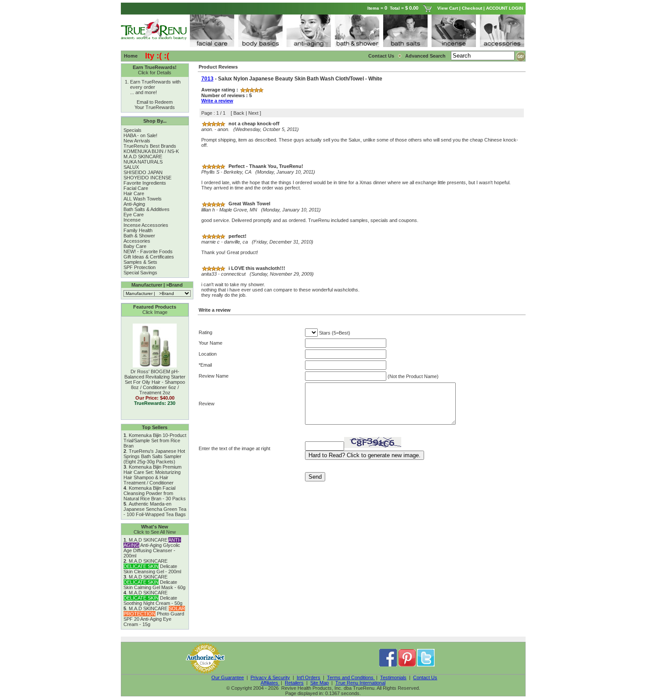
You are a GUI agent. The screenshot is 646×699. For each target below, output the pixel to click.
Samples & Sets (140, 262)
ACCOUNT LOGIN (505, 8)
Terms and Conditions (351, 677)
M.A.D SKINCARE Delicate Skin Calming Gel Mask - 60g (154, 582)
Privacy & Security (270, 677)
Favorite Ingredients (144, 183)
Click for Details (154, 72)
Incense (132, 219)
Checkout (472, 8)
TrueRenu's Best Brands (149, 146)
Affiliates (270, 682)
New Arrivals (136, 140)
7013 (207, 79)
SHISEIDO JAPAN (143, 172)
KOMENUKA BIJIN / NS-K (151, 151)
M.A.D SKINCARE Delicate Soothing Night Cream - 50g (152, 598)
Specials (132, 130)
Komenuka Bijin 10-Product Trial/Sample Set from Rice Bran (154, 440)
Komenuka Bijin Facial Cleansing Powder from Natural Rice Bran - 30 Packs (154, 493)
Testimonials (393, 677)
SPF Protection (139, 267)
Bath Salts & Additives (146, 209)
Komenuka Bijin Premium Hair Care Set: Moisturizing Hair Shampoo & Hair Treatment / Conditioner (152, 474)
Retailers (294, 682)
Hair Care (133, 193)
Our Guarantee (227, 677)
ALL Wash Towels (142, 198)
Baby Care (134, 246)
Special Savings (140, 272)
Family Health (137, 230)
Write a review (217, 100)
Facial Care (135, 188)
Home (131, 55)
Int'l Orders (308, 677)
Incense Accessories (145, 225)
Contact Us (381, 55)
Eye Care (133, 214)
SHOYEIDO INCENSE (147, 177)
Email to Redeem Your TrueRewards (154, 104)
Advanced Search (426, 55)
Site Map (319, 682)
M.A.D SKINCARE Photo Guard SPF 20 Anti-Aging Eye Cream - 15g (154, 616)
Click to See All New (155, 532)
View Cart (447, 8)
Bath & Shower (139, 235)
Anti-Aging (134, 204)
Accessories (136, 241)
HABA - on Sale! (140, 135)
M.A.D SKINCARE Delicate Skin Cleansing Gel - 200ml (152, 566)
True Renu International (360, 682)
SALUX (131, 167)
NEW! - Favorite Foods (148, 251)
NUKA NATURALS (143, 161)
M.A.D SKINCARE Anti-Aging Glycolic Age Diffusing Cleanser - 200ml (152, 547)
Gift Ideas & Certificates (148, 256)
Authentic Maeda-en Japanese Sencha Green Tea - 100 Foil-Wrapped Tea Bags (154, 509)
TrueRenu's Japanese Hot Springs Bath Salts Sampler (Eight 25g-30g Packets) (154, 456)
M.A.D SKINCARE (142, 156)
